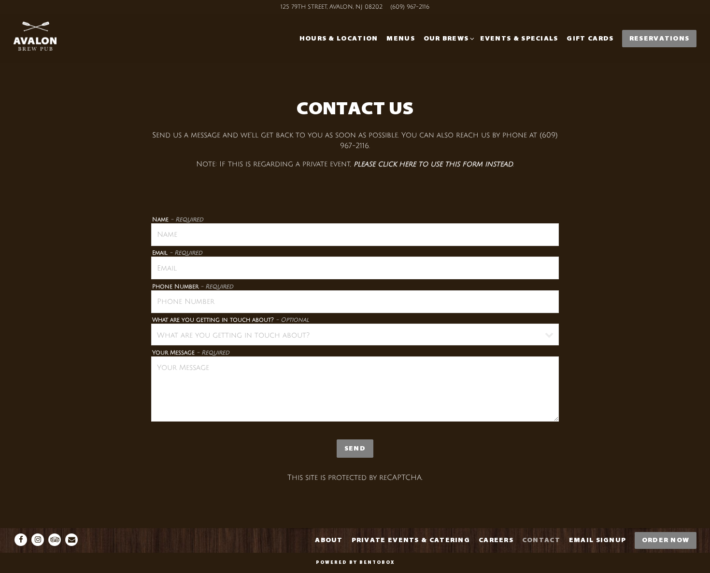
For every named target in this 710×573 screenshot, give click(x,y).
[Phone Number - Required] (355, 301)
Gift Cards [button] (590, 38)
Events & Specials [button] (519, 38)
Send (355, 448)
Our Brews (447, 38)
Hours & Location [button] (338, 38)
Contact (541, 540)
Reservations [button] (659, 38)
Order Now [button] (666, 540)
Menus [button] (400, 38)
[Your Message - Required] (355, 389)
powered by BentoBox (355, 562)
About (329, 540)
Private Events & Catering (411, 540)
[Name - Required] (355, 234)
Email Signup (597, 540)
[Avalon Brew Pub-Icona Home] (62, 38)
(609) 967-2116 (409, 7)
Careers (496, 540)
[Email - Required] (355, 268)
